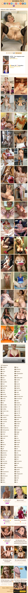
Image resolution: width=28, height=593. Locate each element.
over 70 (18, 413)
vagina (18, 471)
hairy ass (4, 461)
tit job (17, 463)
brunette (4, 404)
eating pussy (5, 430)
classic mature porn (7, 411)
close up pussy (6, 415)
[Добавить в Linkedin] (11, 3)
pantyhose (19, 417)
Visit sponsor (18, 53)
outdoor (18, 402)
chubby (4, 409)
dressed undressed (7, 427)
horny (3, 467)
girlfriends (4, 450)
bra (3, 402)
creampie (4, 419)
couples (4, 417)
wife (17, 480)
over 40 (18, 407)
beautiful (4, 382)
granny (4, 457)
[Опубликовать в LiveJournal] (14, 3)
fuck (3, 446)
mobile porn (19, 377)
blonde (4, 394)
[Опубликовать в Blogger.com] (3, 3)
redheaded (19, 430)
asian (3, 371)
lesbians (18, 369)
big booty (4, 386)
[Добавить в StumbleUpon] (20, 3)
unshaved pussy (20, 467)
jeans (3, 478)
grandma (4, 455)
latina (3, 482)
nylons (18, 394)
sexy (17, 438)
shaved (18, 440)
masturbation (19, 373)
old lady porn (19, 396)
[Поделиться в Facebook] (5, 3)
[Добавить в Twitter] (25, 3)
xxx (17, 482)
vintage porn (19, 473)
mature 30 (18, 404)
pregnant (18, 421)
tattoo (17, 457)
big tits (4, 388)
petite (17, 419)
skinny (17, 446)
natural (18, 386)
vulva (17, 475)
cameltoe (4, 407)
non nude (18, 390)
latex (3, 480)
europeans (5, 436)
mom (17, 382)
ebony (4, 432)
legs (17, 367)
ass (3, 373)
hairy (3, 459)
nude (17, 392)
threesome (19, 461)
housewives (5, 471)
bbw (3, 377)
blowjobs (4, 396)
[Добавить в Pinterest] (16, 3)
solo (17, 453)
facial (3, 438)
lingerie (18, 371)
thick (17, 459)
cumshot (4, 421)
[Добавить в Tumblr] (23, 3)
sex (17, 436)
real (17, 427)
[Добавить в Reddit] (18, 3)
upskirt (18, 469)
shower (18, 442)
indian (4, 473)
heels (3, 465)
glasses (4, 453)
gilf (3, 448)
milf (17, 375)
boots (3, 400)
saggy (17, 432)
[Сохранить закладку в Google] (7, 3)
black (3, 392)
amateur (4, 367)
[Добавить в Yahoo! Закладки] (14, 6)
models (18, 379)
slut (17, 448)
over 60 (18, 411)
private (18, 423)
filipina (4, 444)
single (17, 444)
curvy (3, 425)
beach (4, 379)
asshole (4, 375)
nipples (18, 388)
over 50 (18, 409)
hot (3, 469)
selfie (17, 434)
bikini (3, 390)
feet (3, 442)
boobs (4, 398)
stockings (18, 455)
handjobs (4, 463)
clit (3, 413)
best (3, 384)
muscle (18, 384)
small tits (18, 450)
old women (19, 398)
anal (3, 369)
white (17, 478)
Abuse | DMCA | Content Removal (10, 587)
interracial (4, 475)
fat (3, 440)
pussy (17, 425)
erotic (3, 434)
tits (17, 465)
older (17, 400)
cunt (3, 423)
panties (18, 415)
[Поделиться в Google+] (9, 3)
